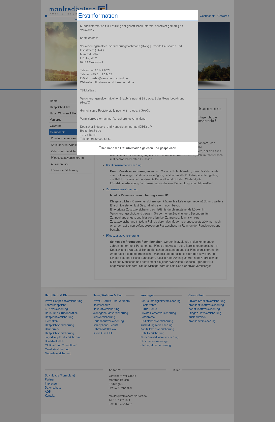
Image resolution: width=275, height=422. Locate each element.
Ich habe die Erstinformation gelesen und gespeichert (138, 148)
